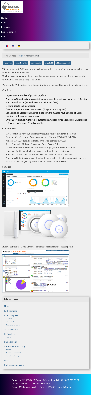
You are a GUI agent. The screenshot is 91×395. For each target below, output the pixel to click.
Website (8, 337)
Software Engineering (14, 346)
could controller (36, 63)
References (6, 27)
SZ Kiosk (9, 319)
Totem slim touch (11, 322)
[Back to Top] (86, 390)
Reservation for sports (13, 325)
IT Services (9, 334)
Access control (11, 329)
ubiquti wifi (49, 63)
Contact (4, 18)
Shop (3, 22)
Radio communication (14, 365)
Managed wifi (10, 342)
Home (7, 306)
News (6, 360)
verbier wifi (8, 63)
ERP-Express (10, 311)
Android (8, 350)
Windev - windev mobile (13, 353)
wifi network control (63, 63)
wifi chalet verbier (21, 63)
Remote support (8, 32)
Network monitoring (12, 356)
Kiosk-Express (11, 315)
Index (4, 36)
